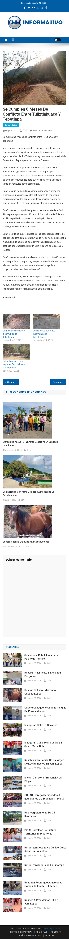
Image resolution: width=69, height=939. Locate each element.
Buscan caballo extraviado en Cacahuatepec (26, 541)
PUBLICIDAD (41, 932)
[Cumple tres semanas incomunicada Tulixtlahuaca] (46, 321)
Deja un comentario (42, 130)
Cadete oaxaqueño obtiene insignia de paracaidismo (45, 709)
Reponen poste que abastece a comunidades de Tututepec (43, 884)
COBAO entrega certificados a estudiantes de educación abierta (44, 797)
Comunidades (11, 125)
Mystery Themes (52, 928)
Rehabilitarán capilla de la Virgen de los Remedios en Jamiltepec (44, 762)
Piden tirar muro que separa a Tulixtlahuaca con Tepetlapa (14, 364)
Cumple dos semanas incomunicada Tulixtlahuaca (14, 333)
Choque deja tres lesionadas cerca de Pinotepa (13, 382)
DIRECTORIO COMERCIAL (21, 932)
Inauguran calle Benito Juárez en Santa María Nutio (43, 744)
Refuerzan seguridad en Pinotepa (44, 865)
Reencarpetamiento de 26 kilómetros (39, 814)
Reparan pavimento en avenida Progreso (42, 674)
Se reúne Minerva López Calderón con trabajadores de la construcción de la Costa (59, 382)
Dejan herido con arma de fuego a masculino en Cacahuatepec (28, 494)
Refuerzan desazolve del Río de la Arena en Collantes (45, 849)
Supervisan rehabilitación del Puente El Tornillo (41, 657)
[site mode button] (57, 39)
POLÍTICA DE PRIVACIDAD (30, 936)
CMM (25, 130)
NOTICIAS (49, 936)
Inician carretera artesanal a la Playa (43, 779)
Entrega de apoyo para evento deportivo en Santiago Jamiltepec (30, 444)
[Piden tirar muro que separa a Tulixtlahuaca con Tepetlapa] (16, 352)
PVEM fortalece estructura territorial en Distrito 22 (40, 832)
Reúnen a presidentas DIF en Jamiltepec (41, 902)
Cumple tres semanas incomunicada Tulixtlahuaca (44, 333)
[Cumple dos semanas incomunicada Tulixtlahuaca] (16, 321)
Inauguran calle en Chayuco (40, 725)
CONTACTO (56, 932)
